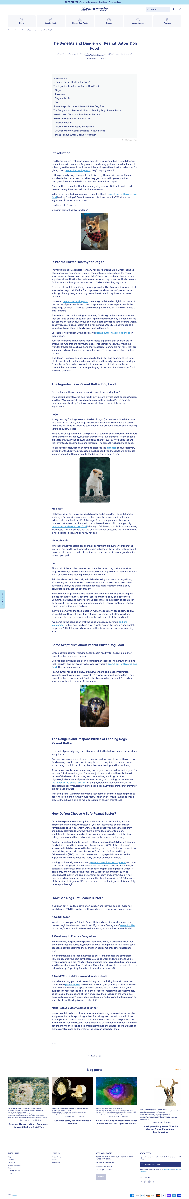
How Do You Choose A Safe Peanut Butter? (76, 114)
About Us (11, 1160)
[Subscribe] (178, 1164)
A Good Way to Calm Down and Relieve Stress (80, 130)
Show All (178, 1069)
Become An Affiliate (14, 1165)
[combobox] (158, 9)
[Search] (148, 9)
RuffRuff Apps (128, 140)
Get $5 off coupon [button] (2, 599)
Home (9, 30)
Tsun (136, 140)
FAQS (10, 1173)
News (16, 30)
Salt (57, 102)
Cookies (54, 1160)
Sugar (58, 90)
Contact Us (11, 1162)
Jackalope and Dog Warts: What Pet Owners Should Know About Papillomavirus (160, 1129)
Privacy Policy (56, 1157)
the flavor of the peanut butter (68, 782)
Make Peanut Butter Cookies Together (75, 134)
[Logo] (94, 9)
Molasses (60, 94)
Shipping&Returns (14, 1171)
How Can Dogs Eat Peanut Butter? (71, 118)
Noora (15, 1195)
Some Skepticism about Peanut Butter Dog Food (79, 106)
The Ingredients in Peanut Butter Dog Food (76, 86)
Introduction (60, 78)
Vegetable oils (62, 98)
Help (9, 1168)
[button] (54, 1044)
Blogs (9, 1157)
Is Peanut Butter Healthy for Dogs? (71, 82)
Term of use (56, 1162)
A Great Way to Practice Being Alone (74, 126)
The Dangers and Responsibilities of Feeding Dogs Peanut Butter (87, 110)
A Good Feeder (63, 122)
